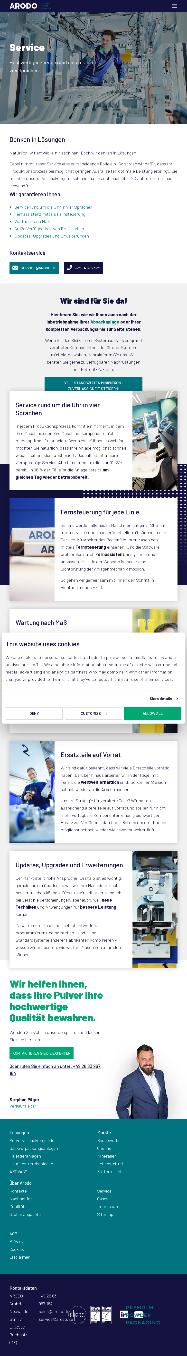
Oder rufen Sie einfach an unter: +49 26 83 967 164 (55, 1070)
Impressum (108, 1206)
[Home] (30, 6)
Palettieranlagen (25, 1156)
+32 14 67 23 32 (87, 267)
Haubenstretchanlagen (31, 1163)
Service (104, 1191)
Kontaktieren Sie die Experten (41, 1053)
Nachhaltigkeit (23, 1198)
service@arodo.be (38, 267)
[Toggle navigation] (174, 6)
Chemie (104, 1148)
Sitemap (105, 1214)
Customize (91, 713)
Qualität (17, 1206)
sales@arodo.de (54, 1311)
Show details (161, 699)
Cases (102, 1198)
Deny (34, 713)
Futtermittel (109, 1171)
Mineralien (107, 1156)
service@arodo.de (56, 1319)
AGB (13, 1233)
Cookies (16, 1249)
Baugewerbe (109, 1140)
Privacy (16, 1241)
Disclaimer (19, 1257)
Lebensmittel (110, 1163)
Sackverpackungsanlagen (33, 1148)
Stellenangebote (25, 1214)
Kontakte (18, 1191)
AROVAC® (18, 1171)
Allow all (153, 713)
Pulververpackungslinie (31, 1140)
